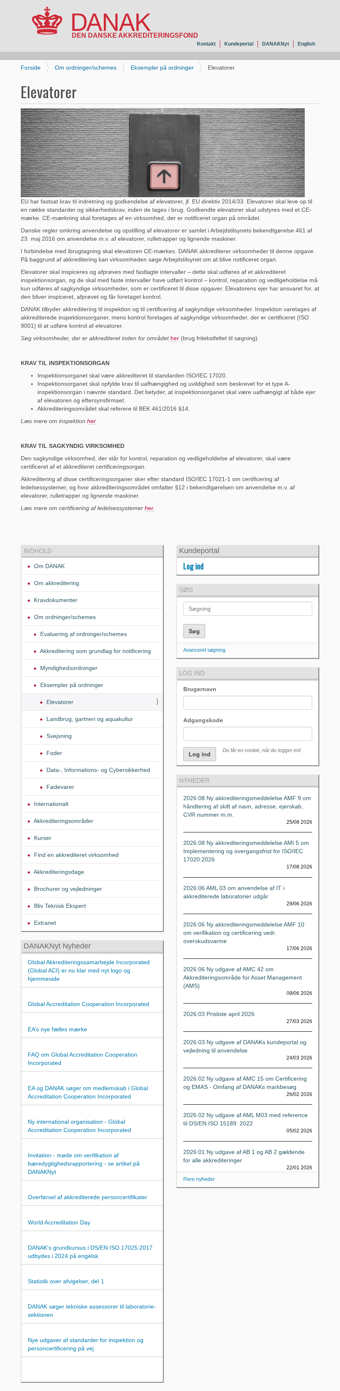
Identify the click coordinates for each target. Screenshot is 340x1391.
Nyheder (194, 780)
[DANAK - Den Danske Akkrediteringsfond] (91, 22)
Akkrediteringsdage (58, 871)
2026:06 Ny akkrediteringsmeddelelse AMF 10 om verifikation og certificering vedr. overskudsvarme (243, 932)
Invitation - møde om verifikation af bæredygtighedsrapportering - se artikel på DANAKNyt (84, 1163)
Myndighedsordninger (68, 668)
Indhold (38, 550)
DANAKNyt (275, 44)
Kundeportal (238, 44)
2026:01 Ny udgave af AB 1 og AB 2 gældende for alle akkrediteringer (244, 1156)
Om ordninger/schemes (86, 67)
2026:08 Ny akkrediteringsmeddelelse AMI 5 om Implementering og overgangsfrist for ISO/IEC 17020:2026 (246, 851)
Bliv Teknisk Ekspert (59, 905)
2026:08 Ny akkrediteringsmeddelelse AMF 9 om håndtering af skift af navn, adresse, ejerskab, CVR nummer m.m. (247, 806)
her (174, 338)
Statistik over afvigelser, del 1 (66, 1281)
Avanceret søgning (204, 650)
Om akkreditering (55, 583)
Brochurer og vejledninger (67, 888)
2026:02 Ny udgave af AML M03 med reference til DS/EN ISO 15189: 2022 (245, 1119)
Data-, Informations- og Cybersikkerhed (97, 770)
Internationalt (50, 804)
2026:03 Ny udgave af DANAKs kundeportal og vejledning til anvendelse (244, 1046)
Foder (53, 753)
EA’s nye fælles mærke (57, 1029)
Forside (31, 67)
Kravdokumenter (55, 600)
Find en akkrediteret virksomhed (75, 855)
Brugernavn (199, 689)
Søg (186, 589)
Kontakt (206, 44)
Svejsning (58, 736)
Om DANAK (48, 566)
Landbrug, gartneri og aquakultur (89, 719)
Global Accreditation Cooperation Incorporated (88, 1004)
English (306, 44)
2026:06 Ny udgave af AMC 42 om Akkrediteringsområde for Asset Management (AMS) (242, 977)
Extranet (44, 922)
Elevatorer (59, 702)
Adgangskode (203, 720)
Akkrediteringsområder (62, 821)
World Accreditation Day (59, 1222)
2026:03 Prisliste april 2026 (219, 1014)
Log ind (193, 566)
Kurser (41, 838)
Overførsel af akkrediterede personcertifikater (87, 1197)
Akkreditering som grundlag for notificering (95, 651)
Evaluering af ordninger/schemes (83, 634)
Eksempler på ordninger (162, 67)
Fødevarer (59, 787)
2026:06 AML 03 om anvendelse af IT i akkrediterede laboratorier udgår (233, 892)
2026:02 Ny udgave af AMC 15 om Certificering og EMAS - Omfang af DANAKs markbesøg (245, 1082)
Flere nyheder (199, 1179)
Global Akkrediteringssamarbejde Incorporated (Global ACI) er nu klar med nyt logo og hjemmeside (89, 970)
